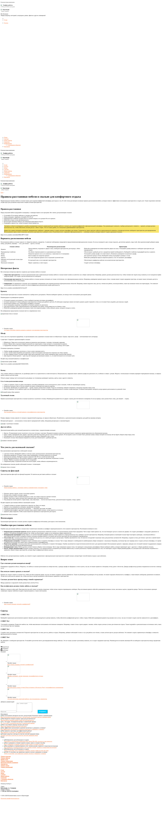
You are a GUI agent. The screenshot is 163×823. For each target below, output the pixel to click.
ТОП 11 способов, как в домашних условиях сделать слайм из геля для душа (26, 750)
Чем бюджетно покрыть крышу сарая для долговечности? (17, 720)
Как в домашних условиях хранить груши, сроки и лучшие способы (24, 744)
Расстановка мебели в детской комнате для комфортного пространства (24, 412)
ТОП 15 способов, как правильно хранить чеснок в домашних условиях (25, 753)
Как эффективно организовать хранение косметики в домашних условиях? (22, 729)
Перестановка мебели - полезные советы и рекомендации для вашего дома (25, 487)
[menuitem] (5, 20)
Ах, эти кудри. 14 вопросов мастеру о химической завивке (18, 723)
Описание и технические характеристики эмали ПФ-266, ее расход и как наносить (28, 741)
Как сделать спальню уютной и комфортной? (17, 604)
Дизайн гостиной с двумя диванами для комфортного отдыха (25, 676)
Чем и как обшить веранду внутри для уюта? (14, 726)
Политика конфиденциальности (10, 798)
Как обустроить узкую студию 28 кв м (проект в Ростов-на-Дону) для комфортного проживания (35, 687)
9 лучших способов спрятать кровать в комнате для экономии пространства (26, 330)
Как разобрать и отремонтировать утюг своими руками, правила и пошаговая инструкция (30, 747)
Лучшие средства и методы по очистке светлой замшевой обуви (19, 735)
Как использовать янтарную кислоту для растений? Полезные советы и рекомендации (26, 717)
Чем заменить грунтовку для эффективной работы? (15, 732)
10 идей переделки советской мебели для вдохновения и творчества (27, 699)
